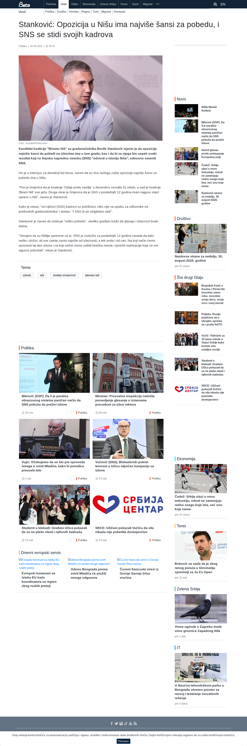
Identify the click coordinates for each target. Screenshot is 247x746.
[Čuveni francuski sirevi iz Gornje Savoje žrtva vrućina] (140, 562)
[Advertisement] (91, 315)
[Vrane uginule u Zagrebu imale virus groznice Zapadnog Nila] (201, 608)
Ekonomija (89, 4)
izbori (27, 275)
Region (85, 11)
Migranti (148, 4)
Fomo (124, 4)
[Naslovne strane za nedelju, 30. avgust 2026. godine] (201, 238)
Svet (95, 11)
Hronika (74, 11)
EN (223, 4)
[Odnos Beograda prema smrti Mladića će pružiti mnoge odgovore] (91, 562)
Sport (135, 4)
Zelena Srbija (108, 4)
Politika (49, 11)
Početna (51, 4)
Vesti (64, 4)
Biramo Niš (92, 275)
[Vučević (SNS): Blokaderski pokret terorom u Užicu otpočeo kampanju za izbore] (128, 439)
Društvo (61, 11)
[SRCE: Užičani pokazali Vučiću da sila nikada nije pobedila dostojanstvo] (128, 504)
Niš (42, 275)
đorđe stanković (64, 275)
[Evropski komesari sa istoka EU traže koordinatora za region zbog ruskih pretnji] (42, 564)
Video (74, 4)
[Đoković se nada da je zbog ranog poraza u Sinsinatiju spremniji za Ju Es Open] (201, 545)
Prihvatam (123, 741)
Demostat (119, 11)
